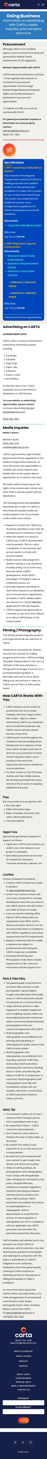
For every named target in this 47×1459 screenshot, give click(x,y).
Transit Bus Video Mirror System (24, 225)
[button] (43, 5)
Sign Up (23, 1420)
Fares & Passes (23, 1356)
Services (23, 1361)
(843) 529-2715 (11, 443)
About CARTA (23, 1374)
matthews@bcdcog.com (16, 447)
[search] (39, 4)
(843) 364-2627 (11, 419)
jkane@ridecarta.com (14, 412)
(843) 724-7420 (15, 1316)
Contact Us (23, 1390)
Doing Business (23, 1378)
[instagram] (30, 1442)
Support (23, 1366)
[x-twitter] (15, 1442)
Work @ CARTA (23, 1382)
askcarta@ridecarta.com (16, 130)
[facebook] (23, 1442)
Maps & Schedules (23, 1351)
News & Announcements (23, 1386)
